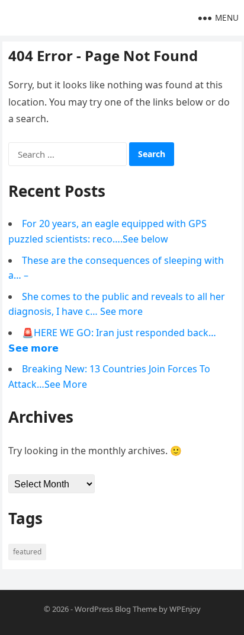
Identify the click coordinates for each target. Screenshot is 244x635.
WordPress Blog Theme (116, 609)
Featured (27, 552)
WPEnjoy (185, 609)
